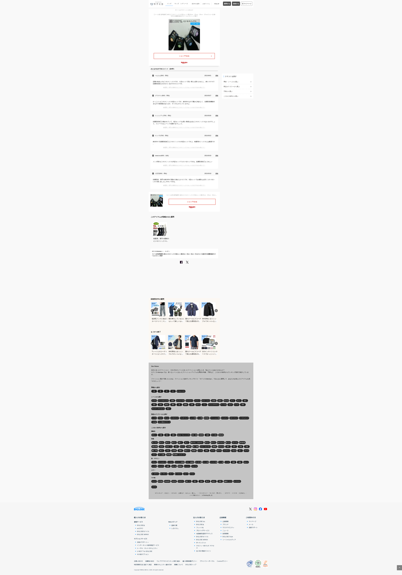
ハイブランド (226, 450)
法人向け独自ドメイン (203, 551)
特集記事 (216, 4)
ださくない (235, 442)
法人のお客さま (199, 517)
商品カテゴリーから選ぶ (232, 86)
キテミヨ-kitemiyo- (157, 251)
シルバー (186, 473)
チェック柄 (206, 462)
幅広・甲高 (155, 450)
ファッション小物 (215, 418)
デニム (154, 462)
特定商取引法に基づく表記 (143, 564)
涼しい (186, 442)
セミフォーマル (180, 400)
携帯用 (214, 446)
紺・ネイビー (178, 473)
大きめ (161, 446)
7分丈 (167, 450)
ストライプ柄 (213, 462)
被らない (213, 442)
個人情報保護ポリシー (190, 561)
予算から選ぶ (228, 91)
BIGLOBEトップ (191, 564)
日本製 (174, 450)
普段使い (180, 466)
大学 (160, 404)
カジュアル (161, 466)
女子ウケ (219, 450)
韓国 (180, 450)
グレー (171, 473)
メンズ (169, 3)
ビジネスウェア (175, 418)
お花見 (213, 400)
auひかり (140, 528)
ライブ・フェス (206, 400)
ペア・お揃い (161, 454)
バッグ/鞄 (200, 418)
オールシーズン (181, 391)
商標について (178, 564)
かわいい (246, 462)
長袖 (247, 446)
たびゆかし (242, 493)
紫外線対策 (242, 442)
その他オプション (143, 554)
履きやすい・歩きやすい (197, 442)
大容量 (189, 446)
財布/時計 (206, 418)
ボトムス (166, 418)
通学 (173, 404)
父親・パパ (188, 481)
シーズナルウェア (244, 418)
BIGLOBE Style (228, 537)
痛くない (228, 442)
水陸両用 (201, 435)
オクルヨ (174, 493)
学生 (220, 481)
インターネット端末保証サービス (148, 545)
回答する (236, 4)
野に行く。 (220, 493)
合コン (239, 400)
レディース (184, 3)
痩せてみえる (220, 442)
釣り (168, 408)
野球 (243, 404)
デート (232, 400)
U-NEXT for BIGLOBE (144, 551)
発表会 (166, 404)
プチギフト (181, 481)
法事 (192, 404)
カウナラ (227, 493)
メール (251, 524)
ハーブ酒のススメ (195, 495)
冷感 (161, 435)
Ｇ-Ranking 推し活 (207, 495)
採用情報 (225, 533)
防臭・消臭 (194, 435)
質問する (227, 4)
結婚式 (185, 404)
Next (216, 310)
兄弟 (201, 481)
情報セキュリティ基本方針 (163, 564)
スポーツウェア (234, 418)
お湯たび (181, 493)
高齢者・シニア (228, 481)
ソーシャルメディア (229, 540)
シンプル (154, 466)
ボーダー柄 (198, 462)
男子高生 (160, 481)
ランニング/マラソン (213, 404)
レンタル (200, 450)
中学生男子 (167, 481)
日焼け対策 (155, 446)
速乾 (173, 435)
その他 (154, 422)
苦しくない (155, 442)
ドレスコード (189, 400)
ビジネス (154, 400)
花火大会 (226, 400)
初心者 (174, 481)
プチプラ (246, 450)
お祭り (220, 400)
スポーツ (198, 404)
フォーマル (194, 466)
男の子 (207, 481)
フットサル (223, 404)
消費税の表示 (149, 561)
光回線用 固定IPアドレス (204, 533)
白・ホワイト (155, 473)
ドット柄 (221, 462)
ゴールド (192, 473)
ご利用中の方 (251, 517)
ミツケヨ (234, 493)
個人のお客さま (140, 517)
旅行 (245, 400)
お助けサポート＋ (143, 542)
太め (176, 446)
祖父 (195, 481)
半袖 (240, 446)
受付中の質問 (195, 4)
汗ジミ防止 (214, 435)
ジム (204, 404)
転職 (172, 400)
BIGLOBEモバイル (143, 531)
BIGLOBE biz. (200, 521)
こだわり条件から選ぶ (231, 96)
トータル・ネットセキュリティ (147, 548)
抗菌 (207, 435)
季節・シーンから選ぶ (231, 82)
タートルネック (162, 462)
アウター (160, 418)
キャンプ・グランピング (158, 408)
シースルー (170, 462)
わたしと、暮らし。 (191, 493)
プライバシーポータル (207, 561)
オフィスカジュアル (163, 400)
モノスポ (212, 493)
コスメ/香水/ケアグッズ (164, 422)
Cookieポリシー (222, 561)
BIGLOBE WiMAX (143, 534)
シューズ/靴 (193, 418)
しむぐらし (175, 528)
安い (240, 450)
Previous (152, 310)
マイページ (247, 4)
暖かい (180, 442)
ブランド (225, 524)
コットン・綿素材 (179, 462)
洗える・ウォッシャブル (183, 435)
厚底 (206, 450)
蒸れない (168, 442)
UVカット (154, 435)
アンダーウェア (184, 418)
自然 (168, 466)
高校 (154, 404)
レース (227, 462)
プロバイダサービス (202, 530)
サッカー (236, 404)
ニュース (225, 530)
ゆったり (182, 446)
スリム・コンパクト (205, 446)
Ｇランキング (158, 493)
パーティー (197, 400)
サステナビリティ (228, 527)
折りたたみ (221, 446)
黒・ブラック (163, 473)
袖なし (161, 450)
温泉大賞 (174, 525)
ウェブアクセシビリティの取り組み (168, 561)
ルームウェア (224, 418)
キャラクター (237, 481)
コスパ (154, 454)
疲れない (174, 442)
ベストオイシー (203, 493)
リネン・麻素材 (190, 462)
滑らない (161, 442)
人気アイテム (206, 4)
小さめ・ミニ (168, 446)
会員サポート (253, 527)
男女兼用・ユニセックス (179, 454)
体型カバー (187, 450)
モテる (213, 450)
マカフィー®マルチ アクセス (205, 547)
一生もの (234, 450)
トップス (154, 418)
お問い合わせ (138, 561)
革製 (233, 462)
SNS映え (169, 454)
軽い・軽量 (195, 446)
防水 (167, 435)
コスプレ (154, 487)
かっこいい (187, 466)
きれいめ (174, 466)
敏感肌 (194, 450)
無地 (240, 462)
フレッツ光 (200, 527)
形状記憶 (221, 435)
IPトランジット (201, 543)
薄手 (234, 446)
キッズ (177, 3)
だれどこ (166, 493)
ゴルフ (230, 404)
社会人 (214, 481)
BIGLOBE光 (141, 525)
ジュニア (154, 481)
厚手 (228, 446)
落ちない (207, 442)
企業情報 (223, 517)
